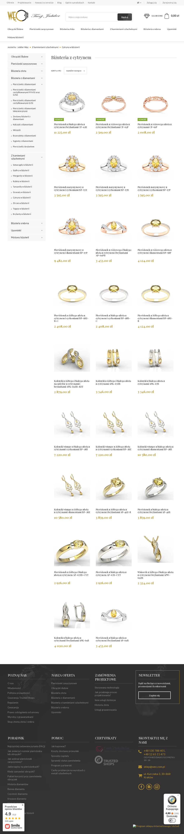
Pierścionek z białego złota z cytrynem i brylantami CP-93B (70, 125)
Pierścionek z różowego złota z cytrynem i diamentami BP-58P (155, 251)
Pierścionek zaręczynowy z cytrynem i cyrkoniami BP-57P (154, 188)
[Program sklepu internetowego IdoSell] (156, 826)
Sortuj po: (56, 71)
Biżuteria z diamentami (92, 29)
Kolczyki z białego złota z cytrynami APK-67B (151, 382)
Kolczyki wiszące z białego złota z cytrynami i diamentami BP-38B (155, 448)
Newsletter (149, 675)
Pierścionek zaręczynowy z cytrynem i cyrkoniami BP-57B (112, 188)
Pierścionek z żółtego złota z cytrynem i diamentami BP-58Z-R (155, 318)
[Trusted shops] (106, 764)
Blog (59, 2)
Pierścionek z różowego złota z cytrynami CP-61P (155, 125)
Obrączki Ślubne (15, 29)
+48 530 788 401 (154, 750)
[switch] (172, 820)
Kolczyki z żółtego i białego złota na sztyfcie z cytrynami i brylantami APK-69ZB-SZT (71, 383)
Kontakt (91, 2)
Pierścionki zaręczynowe (42, 29)
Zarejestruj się (169, 2)
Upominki (171, 29)
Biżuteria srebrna (152, 29)
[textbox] (99, 17)
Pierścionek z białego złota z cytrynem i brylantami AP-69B (112, 639)
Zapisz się (154, 695)
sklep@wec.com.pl (154, 766)
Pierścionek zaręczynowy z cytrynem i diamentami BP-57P (71, 251)
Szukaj (124, 17)
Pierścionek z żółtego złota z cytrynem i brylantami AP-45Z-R (113, 511)
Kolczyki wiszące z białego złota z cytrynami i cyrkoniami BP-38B (72, 448)
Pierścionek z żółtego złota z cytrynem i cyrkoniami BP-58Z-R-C (71, 318)
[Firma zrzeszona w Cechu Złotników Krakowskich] (114, 752)
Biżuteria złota (67, 29)
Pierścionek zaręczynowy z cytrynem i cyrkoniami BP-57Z (70, 188)
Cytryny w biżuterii (71, 47)
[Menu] (178, 796)
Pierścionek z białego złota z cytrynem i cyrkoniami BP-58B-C (113, 318)
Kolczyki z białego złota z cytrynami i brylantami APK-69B (71, 639)
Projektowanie (24, 2)
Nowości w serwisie (44, 2)
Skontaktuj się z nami (153, 740)
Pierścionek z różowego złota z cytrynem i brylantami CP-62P (113, 125)
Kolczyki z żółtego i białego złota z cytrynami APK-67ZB (113, 382)
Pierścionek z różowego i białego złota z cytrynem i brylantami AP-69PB (113, 252)
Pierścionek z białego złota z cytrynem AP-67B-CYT (111, 573)
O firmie (10, 2)
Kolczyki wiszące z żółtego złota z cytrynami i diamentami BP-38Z (72, 511)
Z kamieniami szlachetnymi (123, 29)
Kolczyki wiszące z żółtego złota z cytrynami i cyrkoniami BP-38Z (113, 448)
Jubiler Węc (23, 47)
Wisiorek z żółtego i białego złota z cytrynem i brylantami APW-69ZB (155, 575)
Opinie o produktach (74, 2)
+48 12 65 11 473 (154, 754)
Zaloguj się (152, 2)
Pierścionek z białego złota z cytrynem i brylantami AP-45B (154, 511)
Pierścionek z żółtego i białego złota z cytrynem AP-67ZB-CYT (71, 573)
